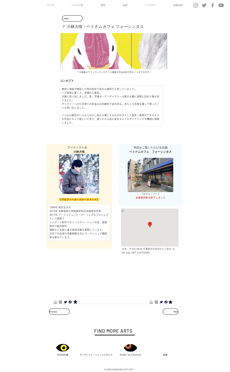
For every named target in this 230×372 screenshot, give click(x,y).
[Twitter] (66, 302)
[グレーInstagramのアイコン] (196, 5)
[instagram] (60, 302)
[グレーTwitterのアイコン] (204, 5)
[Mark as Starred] (75, 302)
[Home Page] (55, 302)
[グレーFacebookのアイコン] (213, 5)
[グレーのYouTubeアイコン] (221, 5)
